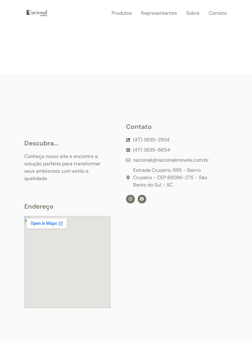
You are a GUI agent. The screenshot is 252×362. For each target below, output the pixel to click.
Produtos (122, 13)
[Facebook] (142, 199)
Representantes (159, 13)
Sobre (192, 13)
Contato (218, 13)
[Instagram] (130, 199)
